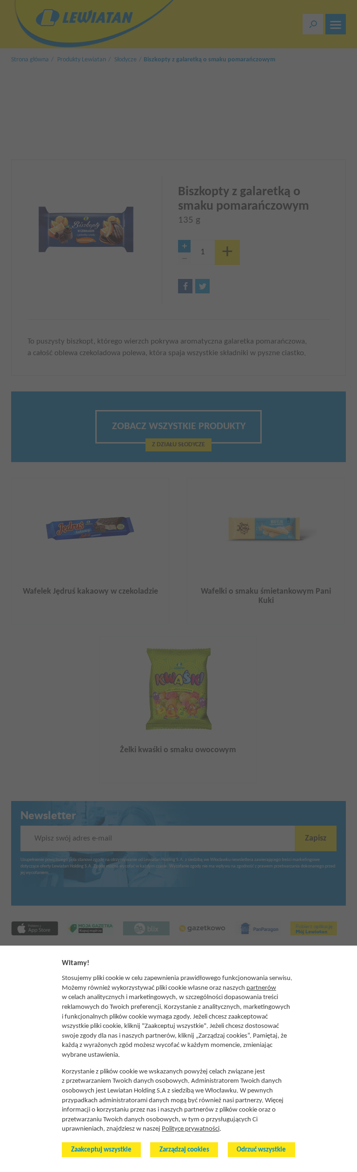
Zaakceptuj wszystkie (101, 1149)
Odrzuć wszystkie (261, 1149)
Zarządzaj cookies (184, 1149)
